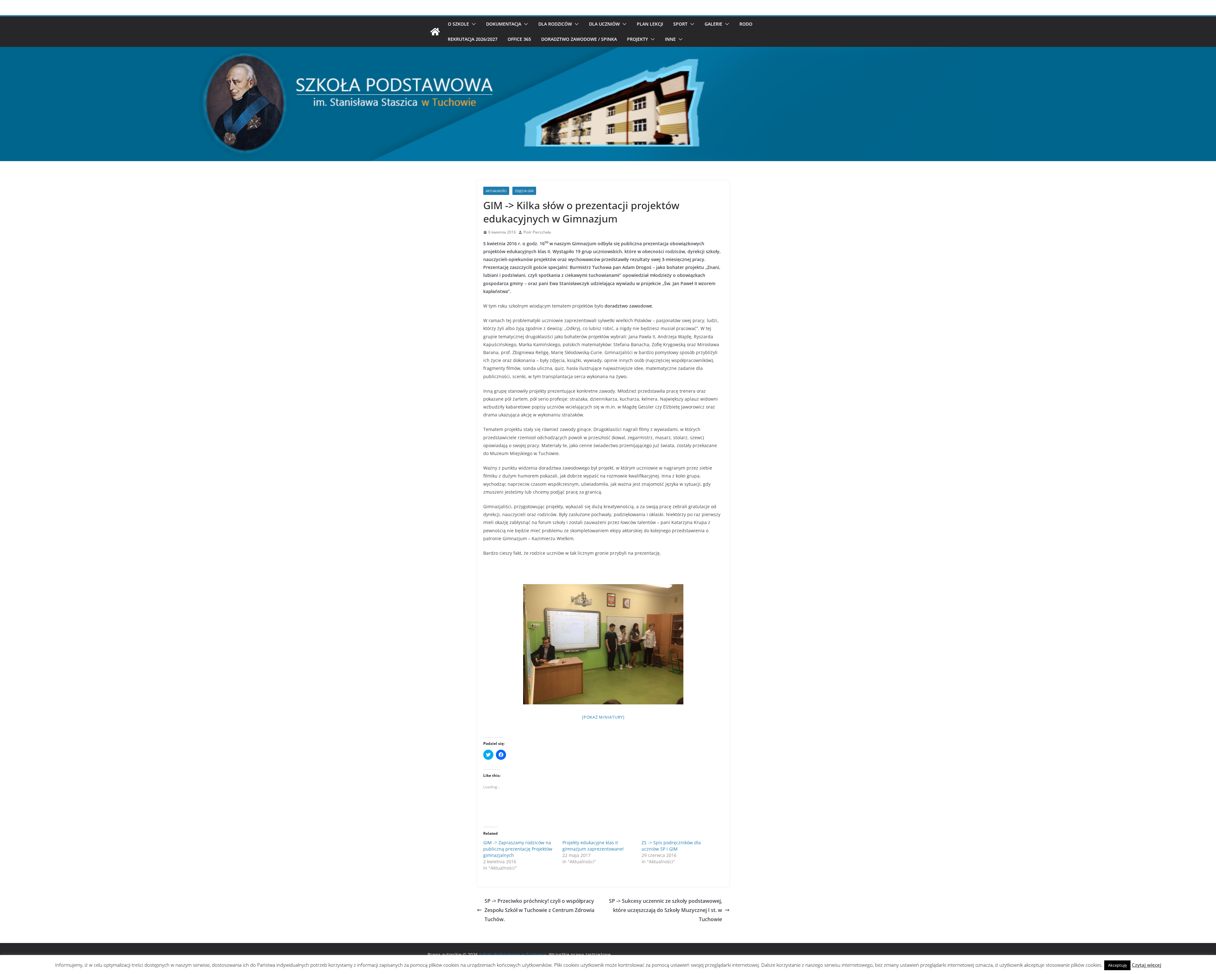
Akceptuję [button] (1117, 965)
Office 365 (519, 39)
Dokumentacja (503, 24)
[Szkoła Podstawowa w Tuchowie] (435, 31)
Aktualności (496, 191)
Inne (670, 39)
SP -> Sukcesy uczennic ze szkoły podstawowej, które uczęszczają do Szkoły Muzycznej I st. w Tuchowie (665, 910)
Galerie (713, 24)
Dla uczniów (604, 24)
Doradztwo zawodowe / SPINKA (579, 39)
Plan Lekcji (650, 24)
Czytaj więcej (1146, 965)
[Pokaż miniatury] (603, 717)
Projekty (637, 39)
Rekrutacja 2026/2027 (472, 39)
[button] (472, 24)
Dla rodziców (555, 24)
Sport (680, 24)
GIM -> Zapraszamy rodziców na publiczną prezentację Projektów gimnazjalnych (517, 849)
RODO (745, 24)
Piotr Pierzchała (537, 232)
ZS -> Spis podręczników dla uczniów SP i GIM (671, 846)
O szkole (458, 24)
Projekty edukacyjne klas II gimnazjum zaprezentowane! (593, 846)
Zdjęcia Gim (524, 191)
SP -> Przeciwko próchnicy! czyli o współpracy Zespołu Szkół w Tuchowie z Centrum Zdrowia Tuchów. (539, 910)
